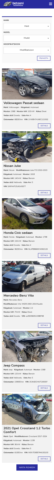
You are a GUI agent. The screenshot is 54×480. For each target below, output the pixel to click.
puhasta (43, 58)
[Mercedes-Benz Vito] (27, 276)
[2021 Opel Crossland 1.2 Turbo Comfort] (27, 409)
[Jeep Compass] (27, 346)
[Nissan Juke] (27, 146)
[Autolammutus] (13, 4)
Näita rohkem (27, 467)
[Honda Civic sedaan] (27, 213)
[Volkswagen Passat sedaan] (27, 84)
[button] (27, 26)
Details (44, 125)
